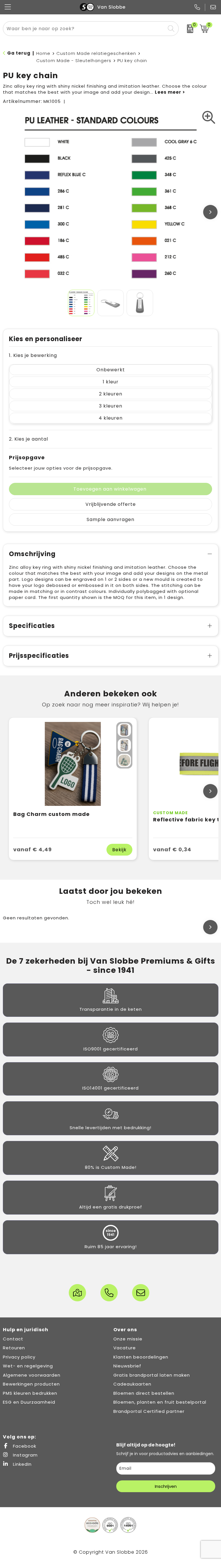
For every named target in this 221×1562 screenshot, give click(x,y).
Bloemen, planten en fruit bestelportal (159, 1402)
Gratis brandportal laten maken (151, 1375)
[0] (187, 28)
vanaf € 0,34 (172, 849)
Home (43, 53)
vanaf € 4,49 (32, 849)
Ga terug (19, 53)
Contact (13, 1339)
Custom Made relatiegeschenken (96, 53)
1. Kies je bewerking (33, 355)
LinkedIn (22, 1464)
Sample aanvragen (110, 519)
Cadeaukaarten (132, 1384)
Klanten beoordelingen (140, 1357)
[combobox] (84, 28)
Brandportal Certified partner (148, 1411)
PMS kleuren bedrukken (30, 1393)
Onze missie (127, 1339)
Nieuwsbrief (127, 1366)
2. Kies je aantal (28, 439)
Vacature (124, 1348)
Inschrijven (166, 1486)
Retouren (14, 1348)
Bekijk (119, 849)
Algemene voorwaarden (31, 1375)
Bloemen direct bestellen (143, 1393)
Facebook (24, 1446)
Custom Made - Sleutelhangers (73, 60)
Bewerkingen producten (31, 1384)
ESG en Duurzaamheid (29, 1402)
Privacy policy (19, 1357)
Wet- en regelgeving (28, 1366)
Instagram (25, 1455)
